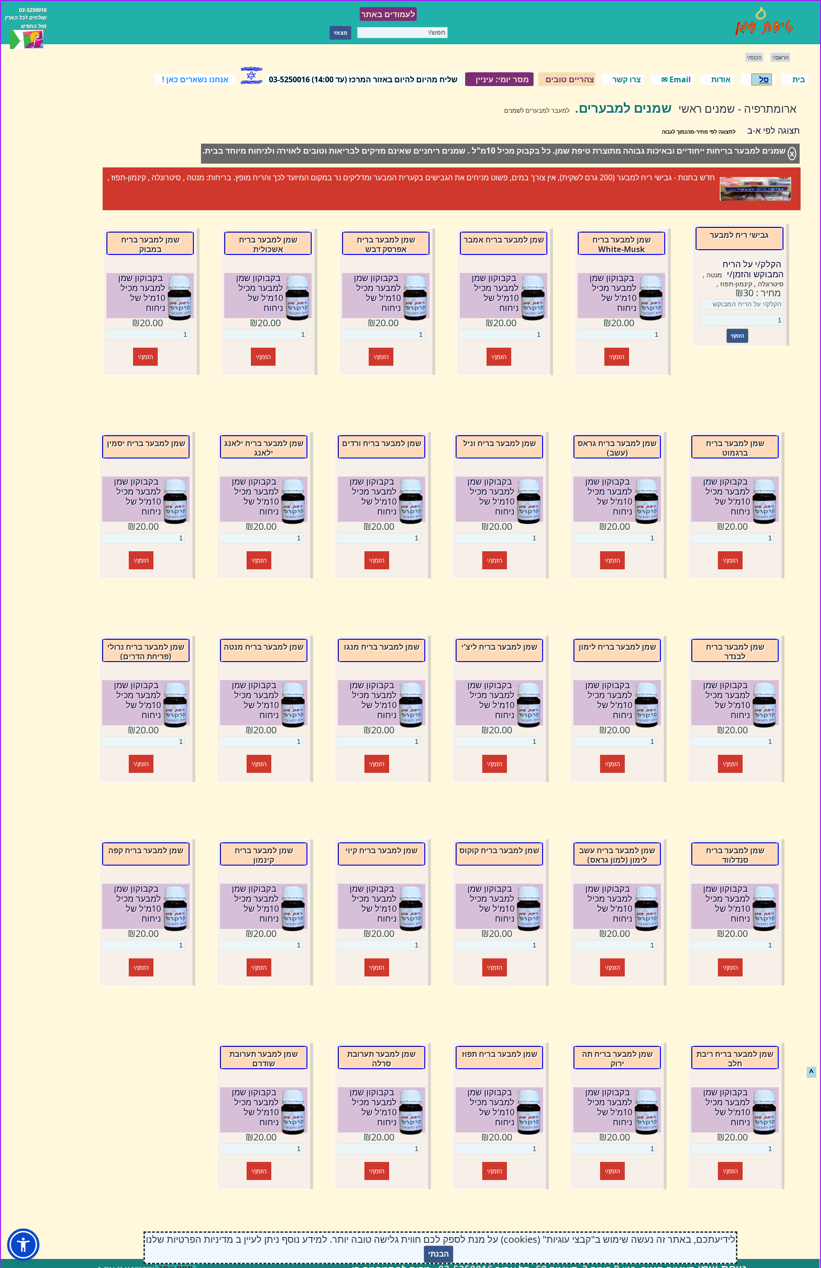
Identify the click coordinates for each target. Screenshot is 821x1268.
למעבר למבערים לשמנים (537, 110)
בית (798, 79)
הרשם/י (780, 57)
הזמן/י (737, 336)
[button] (23, 1244)
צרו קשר (626, 79)
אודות (721, 79)
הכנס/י (754, 57)
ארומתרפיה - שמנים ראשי (737, 108)
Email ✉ (676, 79)
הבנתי (438, 1254)
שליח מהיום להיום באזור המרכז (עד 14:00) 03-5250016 (363, 79)
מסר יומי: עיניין (502, 79)
